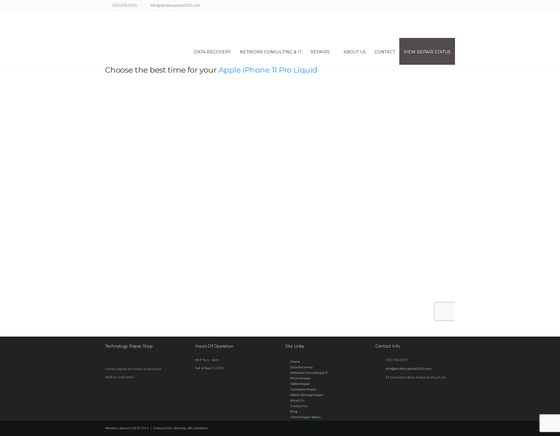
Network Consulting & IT (271, 52)
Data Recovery (212, 52)
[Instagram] (444, 6)
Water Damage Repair (307, 395)
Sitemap (180, 428)
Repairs (320, 52)
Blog (293, 411)
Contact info (162, 428)
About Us (355, 52)
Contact (384, 52)
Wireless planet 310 (120, 428)
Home (295, 361)
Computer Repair (303, 389)
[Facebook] (436, 6)
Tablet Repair (300, 383)
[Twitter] (451, 6)
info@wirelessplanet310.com (408, 368)
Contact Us (298, 406)
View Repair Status (427, 52)
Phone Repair (300, 378)
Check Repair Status (305, 417)
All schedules (198, 428)
